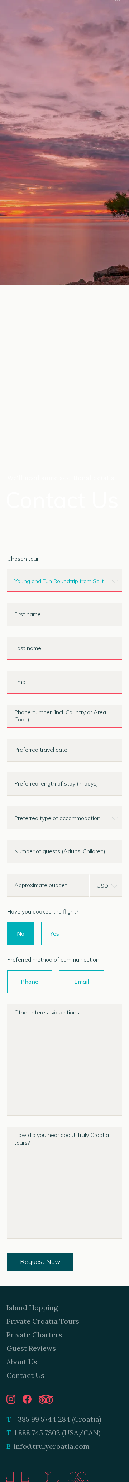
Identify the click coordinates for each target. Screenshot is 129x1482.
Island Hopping (32, 1307)
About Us (21, 1361)
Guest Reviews (31, 1348)
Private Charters (34, 1334)
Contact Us (25, 1375)
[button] (64, 580)
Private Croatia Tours (42, 1321)
